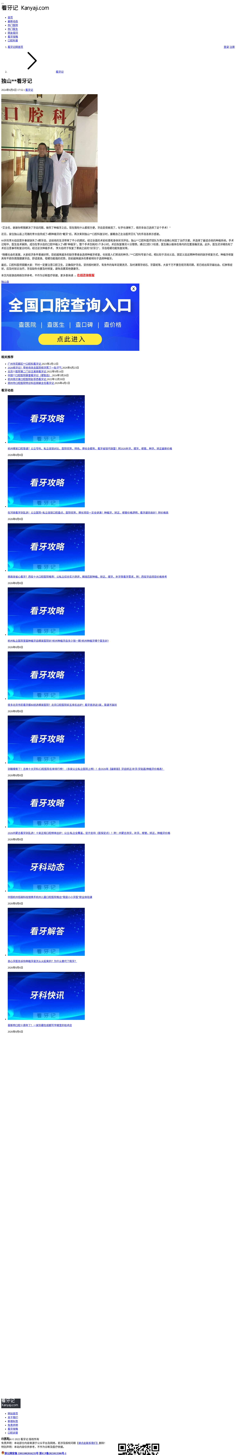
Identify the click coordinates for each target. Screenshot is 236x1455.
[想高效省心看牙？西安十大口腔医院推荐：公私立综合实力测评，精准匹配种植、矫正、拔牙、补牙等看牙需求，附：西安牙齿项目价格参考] (46, 570)
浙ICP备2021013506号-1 (52, 1453)
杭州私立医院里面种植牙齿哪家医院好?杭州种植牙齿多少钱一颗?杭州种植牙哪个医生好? (58, 640)
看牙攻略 (13, 36)
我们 (93, 1443)
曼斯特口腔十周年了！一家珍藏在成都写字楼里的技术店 (40, 1025)
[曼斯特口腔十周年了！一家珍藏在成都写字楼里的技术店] (46, 1019)
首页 (10, 17)
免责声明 (13, 1425)
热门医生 (13, 29)
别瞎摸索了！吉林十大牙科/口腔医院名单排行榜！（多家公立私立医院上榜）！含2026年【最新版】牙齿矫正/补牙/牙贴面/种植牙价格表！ (86, 769)
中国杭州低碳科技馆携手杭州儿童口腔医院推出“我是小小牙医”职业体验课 (50, 897)
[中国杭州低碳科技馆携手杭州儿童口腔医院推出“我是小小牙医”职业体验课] (46, 891)
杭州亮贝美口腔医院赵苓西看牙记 (27, 379)
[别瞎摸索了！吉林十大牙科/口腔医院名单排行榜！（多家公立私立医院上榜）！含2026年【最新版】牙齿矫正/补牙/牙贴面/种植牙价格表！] (46, 762)
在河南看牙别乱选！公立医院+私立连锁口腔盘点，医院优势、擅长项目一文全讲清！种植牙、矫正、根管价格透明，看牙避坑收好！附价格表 (88, 512)
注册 (232, 47)
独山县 (5, 281)
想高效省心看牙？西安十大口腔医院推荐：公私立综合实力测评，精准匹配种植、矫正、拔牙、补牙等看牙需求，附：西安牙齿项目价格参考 (87, 576)
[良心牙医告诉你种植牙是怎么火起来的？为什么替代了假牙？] (46, 955)
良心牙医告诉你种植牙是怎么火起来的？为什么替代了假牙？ (42, 961)
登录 (226, 47)
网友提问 (13, 33)
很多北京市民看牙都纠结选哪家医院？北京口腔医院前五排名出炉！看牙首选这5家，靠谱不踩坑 (62, 705)
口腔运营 (13, 1432)
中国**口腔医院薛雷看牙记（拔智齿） (30, 375)
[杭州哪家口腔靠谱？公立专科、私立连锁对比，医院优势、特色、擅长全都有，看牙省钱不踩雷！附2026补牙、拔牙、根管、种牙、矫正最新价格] (46, 442)
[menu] (2, 3)
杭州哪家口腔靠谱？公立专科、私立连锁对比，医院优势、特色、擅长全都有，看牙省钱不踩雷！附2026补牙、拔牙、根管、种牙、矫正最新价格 (90, 448)
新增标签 (13, 1421)
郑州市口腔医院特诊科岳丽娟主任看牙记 (31, 383)
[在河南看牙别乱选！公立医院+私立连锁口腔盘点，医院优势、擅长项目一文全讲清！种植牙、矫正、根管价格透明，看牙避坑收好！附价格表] (46, 506)
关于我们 (13, 1417)
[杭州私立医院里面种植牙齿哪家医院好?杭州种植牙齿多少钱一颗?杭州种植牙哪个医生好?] (46, 634)
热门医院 (13, 25)
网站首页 (13, 1413)
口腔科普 (13, 40)
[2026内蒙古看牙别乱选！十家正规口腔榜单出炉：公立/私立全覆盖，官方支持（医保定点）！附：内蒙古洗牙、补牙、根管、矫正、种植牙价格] (46, 826)
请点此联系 (84, 1443)
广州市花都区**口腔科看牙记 (25, 364)
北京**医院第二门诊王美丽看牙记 (27, 371)
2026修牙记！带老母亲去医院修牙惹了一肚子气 (35, 367)
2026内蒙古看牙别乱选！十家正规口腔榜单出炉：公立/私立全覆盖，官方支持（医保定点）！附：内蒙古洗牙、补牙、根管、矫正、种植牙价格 (89, 833)
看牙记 (29, 90)
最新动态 (13, 21)
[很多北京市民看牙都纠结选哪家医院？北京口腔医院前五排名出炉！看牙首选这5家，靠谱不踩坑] (46, 698)
